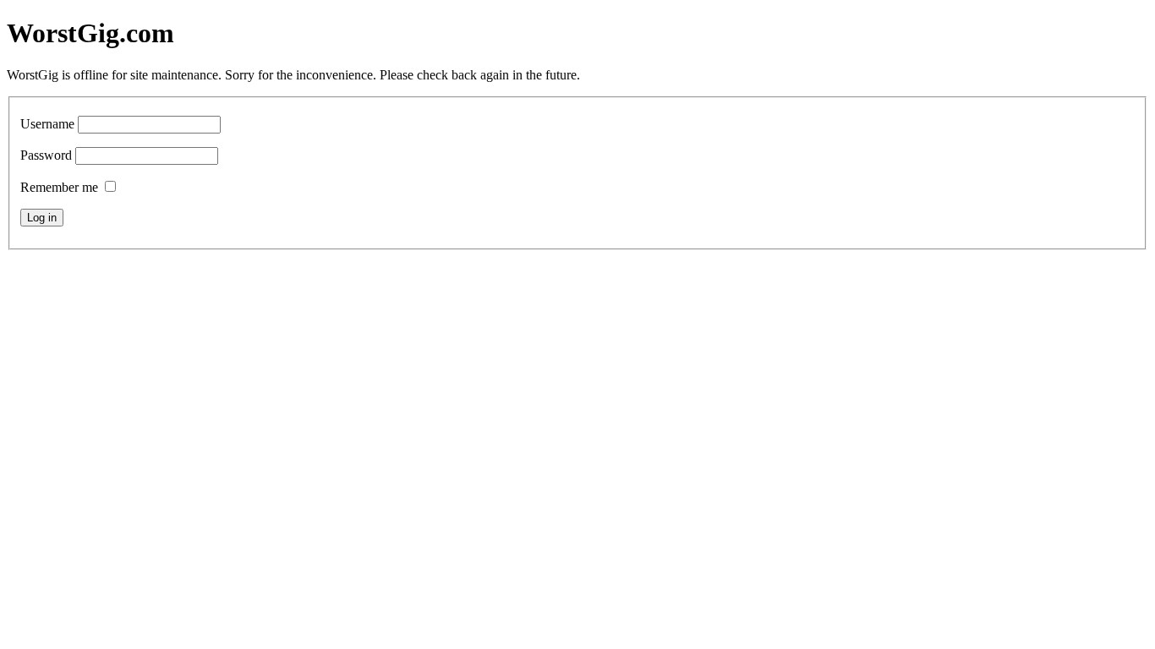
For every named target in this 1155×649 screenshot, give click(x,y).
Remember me (59, 187)
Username (47, 124)
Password (46, 155)
